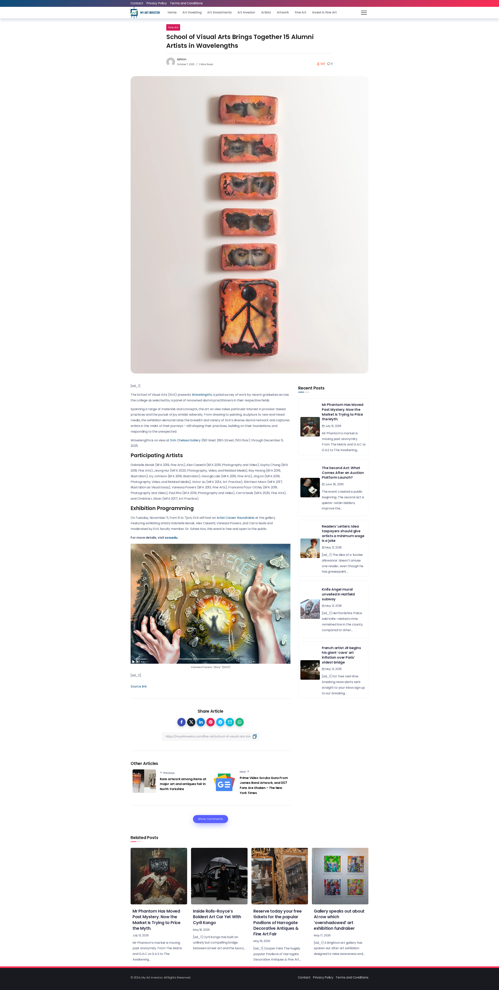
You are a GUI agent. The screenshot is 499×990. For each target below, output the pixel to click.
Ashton (181, 59)
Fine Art (173, 27)
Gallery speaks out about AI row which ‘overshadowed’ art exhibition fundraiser (339, 919)
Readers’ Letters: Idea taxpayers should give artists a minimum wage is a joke (343, 533)
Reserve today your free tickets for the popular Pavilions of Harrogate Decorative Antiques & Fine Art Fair (277, 922)
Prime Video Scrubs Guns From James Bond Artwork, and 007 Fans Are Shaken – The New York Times (264, 785)
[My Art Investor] (145, 12)
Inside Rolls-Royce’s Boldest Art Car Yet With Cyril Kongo (217, 916)
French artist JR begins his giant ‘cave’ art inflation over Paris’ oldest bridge (341, 655)
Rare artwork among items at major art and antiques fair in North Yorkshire (183, 784)
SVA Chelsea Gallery (185, 440)
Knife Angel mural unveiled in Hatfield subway (338, 594)
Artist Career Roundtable (235, 517)
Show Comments (210, 819)
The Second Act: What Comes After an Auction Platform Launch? (343, 473)
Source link (139, 686)
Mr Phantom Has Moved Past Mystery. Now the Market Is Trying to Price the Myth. (342, 411)
